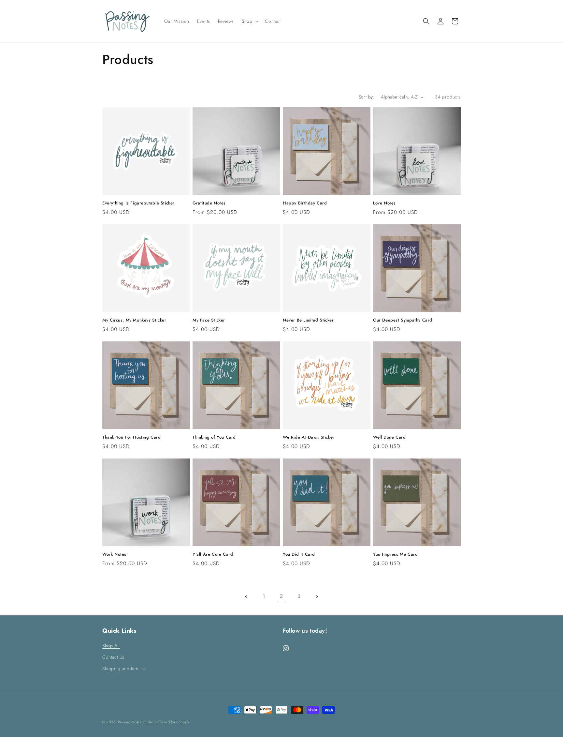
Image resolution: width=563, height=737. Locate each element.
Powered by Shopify (172, 722)
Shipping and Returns (124, 668)
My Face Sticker (209, 320)
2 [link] (281, 596)
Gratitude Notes (209, 203)
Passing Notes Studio (135, 722)
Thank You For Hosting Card (131, 437)
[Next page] (317, 596)
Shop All (111, 645)
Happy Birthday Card (305, 203)
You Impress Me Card (395, 554)
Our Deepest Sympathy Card (402, 320)
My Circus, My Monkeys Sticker (134, 320)
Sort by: (366, 97)
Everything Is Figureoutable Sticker (138, 203)
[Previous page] (246, 596)
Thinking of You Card (214, 437)
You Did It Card (299, 554)
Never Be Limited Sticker (308, 320)
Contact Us (113, 657)
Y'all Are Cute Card (213, 554)
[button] (249, 21)
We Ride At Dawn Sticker (309, 437)
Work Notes (114, 554)
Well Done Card (389, 437)
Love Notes (384, 203)
